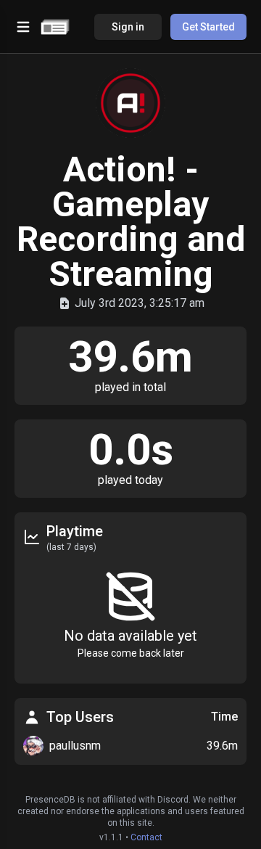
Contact (146, 837)
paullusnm (75, 745)
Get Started (208, 27)
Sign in (128, 27)
